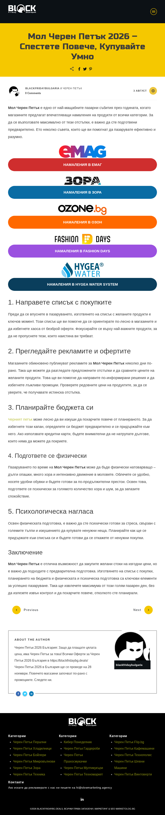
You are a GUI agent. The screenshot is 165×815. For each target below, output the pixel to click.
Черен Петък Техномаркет (83, 774)
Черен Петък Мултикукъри (83, 768)
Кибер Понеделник (78, 742)
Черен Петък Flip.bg (129, 742)
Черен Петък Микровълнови (34, 761)
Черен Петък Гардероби (82, 748)
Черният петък (20, 419)
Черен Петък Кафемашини (134, 748)
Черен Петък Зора (26, 768)
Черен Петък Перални (29, 742)
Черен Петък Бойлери (29, 755)
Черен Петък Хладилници (32, 748)
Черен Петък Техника (29, 774)
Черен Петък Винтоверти (133, 774)
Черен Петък (72, 88)
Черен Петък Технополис (133, 755)
